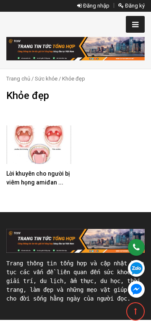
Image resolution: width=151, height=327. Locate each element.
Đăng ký (134, 6)
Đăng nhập (95, 6)
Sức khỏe (46, 78)
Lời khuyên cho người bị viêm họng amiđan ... (38, 178)
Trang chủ (18, 78)
